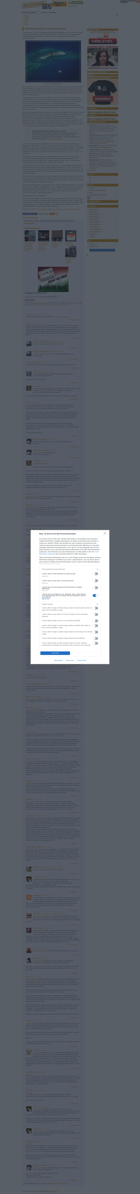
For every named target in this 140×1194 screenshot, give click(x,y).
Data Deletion (58, 660)
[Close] (105, 534)
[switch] (95, 573)
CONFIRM (55, 653)
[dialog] (70, 597)
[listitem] (70, 569)
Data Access (70, 660)
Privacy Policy (81, 660)
